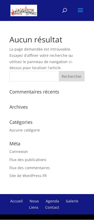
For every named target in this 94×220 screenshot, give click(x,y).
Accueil (16, 201)
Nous (34, 201)
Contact (52, 207)
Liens (33, 207)
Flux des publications (27, 159)
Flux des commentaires (29, 167)
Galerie (72, 201)
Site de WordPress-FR (28, 175)
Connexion (18, 151)
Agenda (52, 201)
